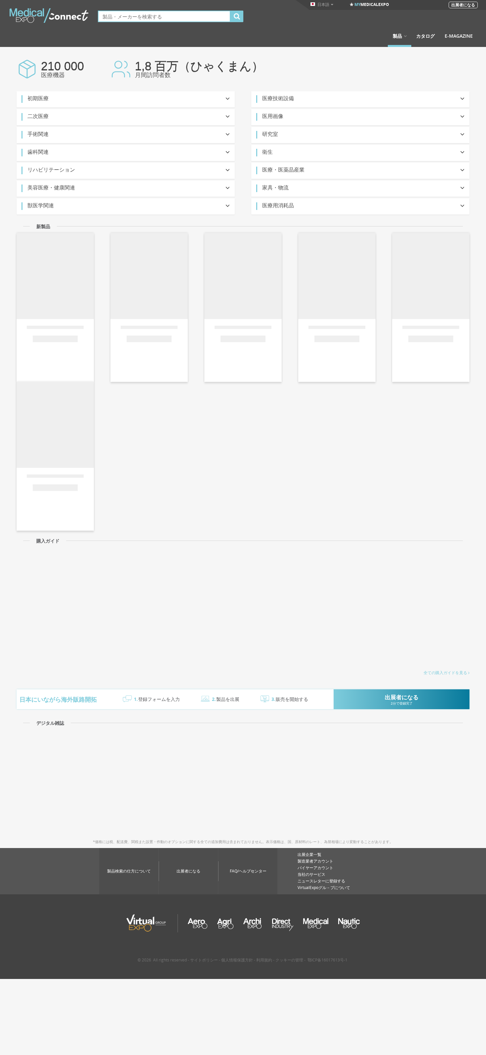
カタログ (425, 36)
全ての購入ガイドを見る (445, 672)
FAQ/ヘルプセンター (248, 871)
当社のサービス (311, 874)
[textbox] (164, 16)
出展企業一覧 (309, 854)
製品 (397, 36)
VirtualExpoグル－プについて (324, 887)
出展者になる (188, 871)
